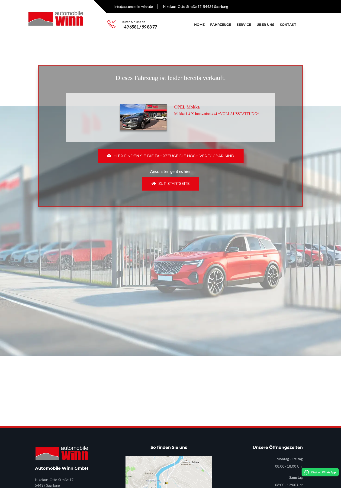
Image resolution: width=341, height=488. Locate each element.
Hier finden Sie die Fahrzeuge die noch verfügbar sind (173, 156)
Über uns (265, 24)
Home (199, 24)
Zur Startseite (174, 183)
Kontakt (288, 24)
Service (244, 24)
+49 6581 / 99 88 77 (139, 27)
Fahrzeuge (220, 24)
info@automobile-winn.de (133, 6)
